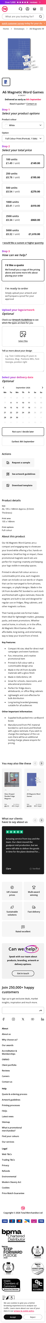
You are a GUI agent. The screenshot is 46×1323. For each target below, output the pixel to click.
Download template (22, 485)
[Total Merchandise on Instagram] (13, 1019)
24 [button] (23, 412)
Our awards (7, 1045)
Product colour (9, 119)
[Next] (41, 763)
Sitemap (6, 1122)
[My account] (27, 8)
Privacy (5, 1165)
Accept (13, 1317)
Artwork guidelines (11, 1099)
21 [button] (5, 412)
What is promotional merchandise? (12, 1129)
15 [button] (11, 407)
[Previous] (35, 763)
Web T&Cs (7, 1154)
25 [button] (29, 412)
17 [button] (23, 407)
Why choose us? (10, 1039)
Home (6, 28)
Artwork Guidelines (22, 319)
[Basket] (34, 8)
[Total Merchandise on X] (23, 1019)
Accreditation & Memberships (9, 1052)
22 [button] (11, 412)
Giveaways (19, 28)
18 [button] (29, 407)
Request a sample (21, 462)
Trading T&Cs (8, 1159)
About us (6, 1034)
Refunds (6, 1171)
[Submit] (40, 1010)
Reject (33, 1317)
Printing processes (11, 1105)
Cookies (6, 1187)
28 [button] (5, 417)
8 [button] (11, 402)
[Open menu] (41, 8)
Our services (8, 1141)
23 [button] (17, 412)
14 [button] (5, 407)
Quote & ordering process (14, 1094)
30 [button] (17, 417)
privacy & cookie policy (24, 1311)
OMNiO (5, 1059)
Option (5, 132)
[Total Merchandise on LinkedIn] (42, 1019)
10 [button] (23, 402)
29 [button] (11, 417)
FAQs (4, 1111)
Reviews (6, 1070)
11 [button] (29, 402)
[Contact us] (20, 8)
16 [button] (17, 407)
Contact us (31, 103)
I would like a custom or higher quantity (23, 242)
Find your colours (10, 1136)
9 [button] (17, 402)
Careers (5, 1076)
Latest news (8, 1116)
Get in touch (23, 973)
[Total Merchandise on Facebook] (3, 1019)
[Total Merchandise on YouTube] (32, 1019)
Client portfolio (9, 1065)
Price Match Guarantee (13, 1193)
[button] (23, 16)
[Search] (40, 16)
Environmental (9, 1176)
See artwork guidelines (23, 474)
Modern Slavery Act (11, 1182)
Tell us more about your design (17, 350)
